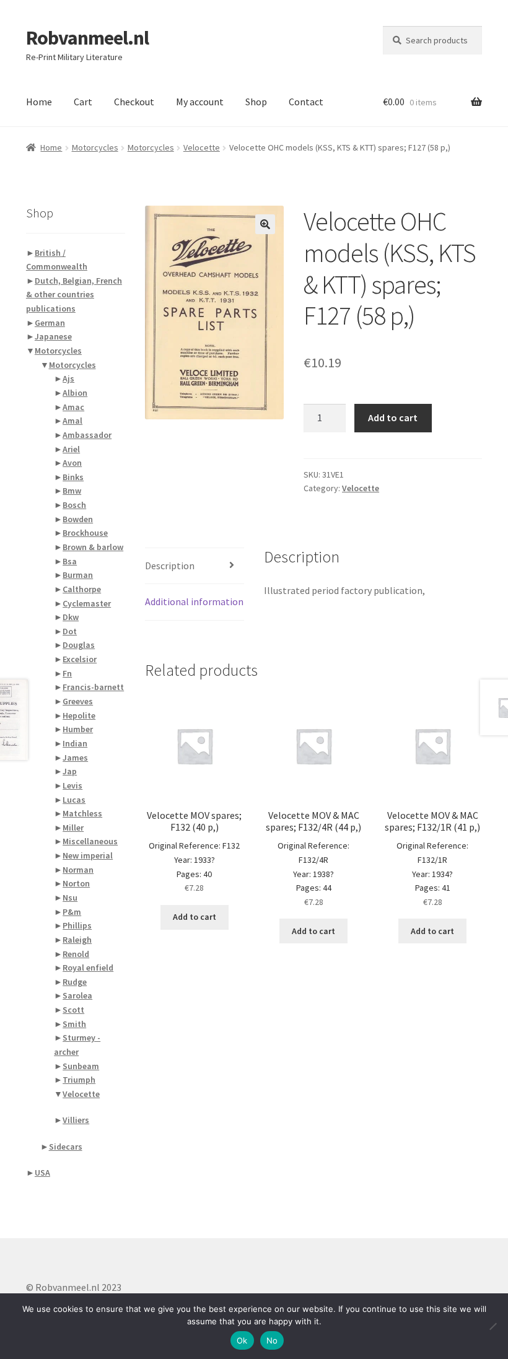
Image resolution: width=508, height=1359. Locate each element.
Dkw (71, 617)
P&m (72, 911)
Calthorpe (82, 589)
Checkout (134, 101)
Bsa (70, 561)
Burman (78, 574)
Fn (67, 673)
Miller (73, 827)
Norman (78, 869)
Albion (75, 392)
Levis (72, 785)
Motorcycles (95, 147)
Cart (83, 101)
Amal (72, 420)
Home (39, 101)
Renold (76, 953)
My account (200, 101)
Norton (76, 883)
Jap (70, 771)
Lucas (74, 799)
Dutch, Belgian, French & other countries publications (74, 294)
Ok (242, 1340)
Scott (73, 1009)
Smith (74, 1023)
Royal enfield (88, 967)
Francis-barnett (93, 687)
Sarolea (77, 995)
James (75, 757)
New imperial (88, 855)
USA (42, 1172)
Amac (73, 407)
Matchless (82, 813)
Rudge (75, 981)
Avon (72, 462)
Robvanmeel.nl (87, 37)
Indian (75, 743)
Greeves (78, 701)
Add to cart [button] (194, 916)
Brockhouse (85, 532)
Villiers (76, 1119)
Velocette (201, 147)
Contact (306, 101)
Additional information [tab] (194, 601)
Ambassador (87, 434)
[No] (492, 1326)
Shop (256, 101)
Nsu (70, 897)
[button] (265, 224)
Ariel (71, 449)
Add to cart (393, 417)
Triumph (79, 1079)
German (50, 322)
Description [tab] (170, 565)
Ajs (68, 378)
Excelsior (80, 659)
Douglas (79, 644)
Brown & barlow (93, 547)
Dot (70, 631)
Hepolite (79, 715)
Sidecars (65, 1146)
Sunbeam (81, 1066)
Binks (73, 477)
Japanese (53, 336)
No (272, 1340)
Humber (78, 729)
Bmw (72, 490)
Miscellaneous (90, 841)
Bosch (74, 504)
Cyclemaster (87, 603)
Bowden (78, 519)
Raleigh (77, 939)
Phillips (77, 925)
